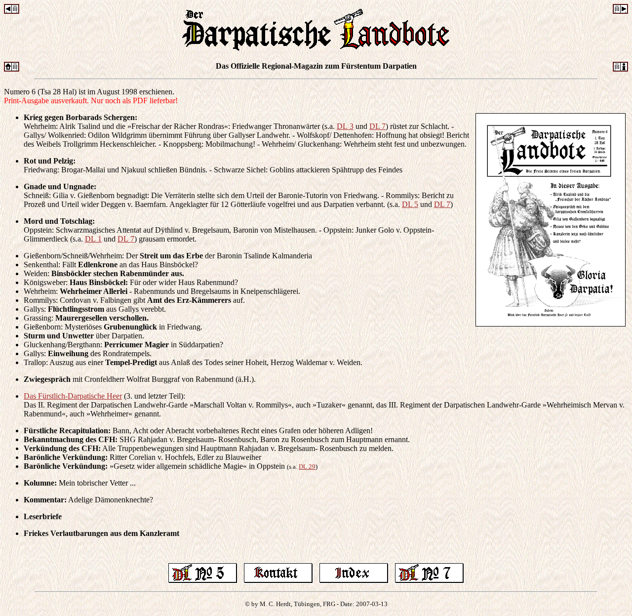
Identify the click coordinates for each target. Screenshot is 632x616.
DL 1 (93, 239)
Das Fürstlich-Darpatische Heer (73, 396)
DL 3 (345, 126)
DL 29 (307, 466)
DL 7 (377, 126)
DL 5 (410, 204)
